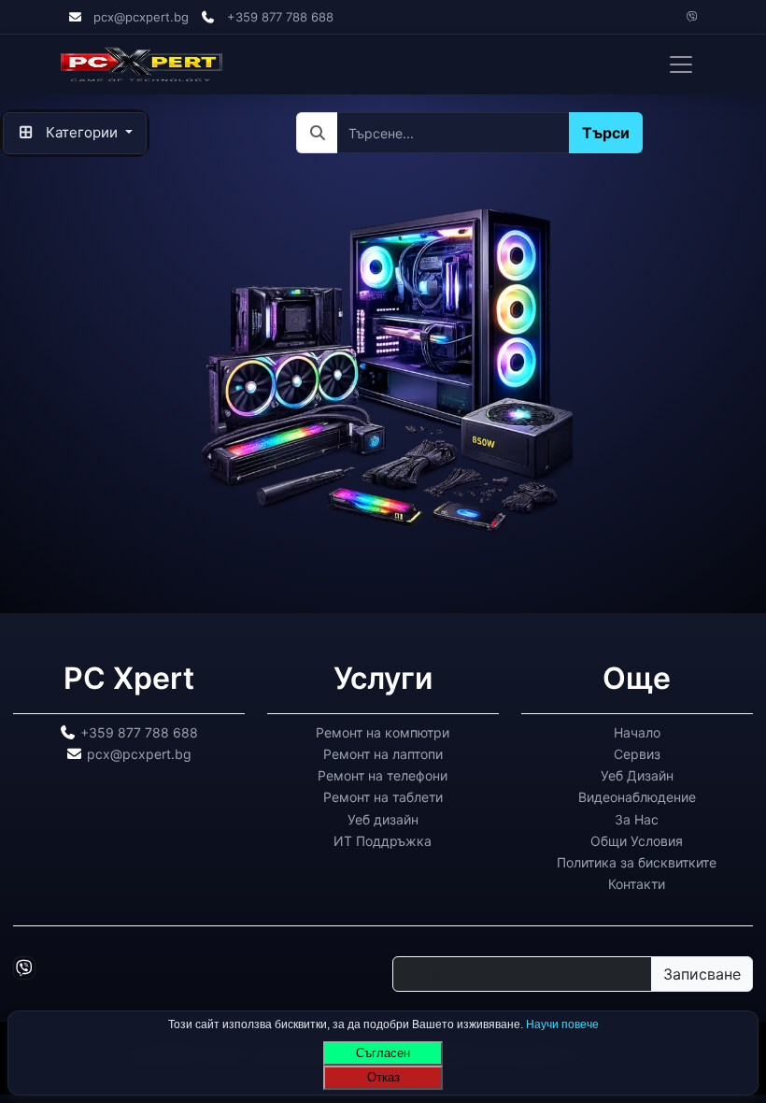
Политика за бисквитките (636, 862)
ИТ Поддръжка (382, 840)
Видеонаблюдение (637, 797)
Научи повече (562, 1024)
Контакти (636, 884)
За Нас (637, 818)
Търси (605, 132)
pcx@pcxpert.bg (141, 16)
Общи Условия (636, 840)
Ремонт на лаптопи (383, 753)
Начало (637, 731)
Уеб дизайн (383, 818)
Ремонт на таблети (383, 797)
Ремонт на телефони (382, 775)
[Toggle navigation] (681, 64)
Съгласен (383, 1053)
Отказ (383, 1077)
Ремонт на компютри (382, 731)
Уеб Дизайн (637, 775)
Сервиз (637, 753)
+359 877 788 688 (280, 16)
